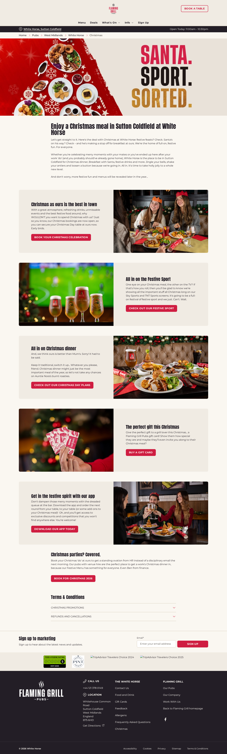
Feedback (121, 708)
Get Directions (92, 725)
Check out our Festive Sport (151, 308)
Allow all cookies (201, 8)
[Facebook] (165, 719)
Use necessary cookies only (201, 18)
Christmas (121, 728)
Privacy (162, 748)
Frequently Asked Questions (132, 722)
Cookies (147, 748)
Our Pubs (169, 688)
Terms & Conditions (197, 748)
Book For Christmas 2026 (73, 578)
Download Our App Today (54, 529)
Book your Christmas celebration (61, 237)
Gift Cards (121, 701)
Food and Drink (124, 694)
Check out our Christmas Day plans (62, 385)
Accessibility (130, 748)
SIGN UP (192, 643)
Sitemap (176, 748)
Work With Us (171, 701)
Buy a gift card (141, 452)
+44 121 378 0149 (93, 688)
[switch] (88, 32)
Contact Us (122, 688)
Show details (161, 32)
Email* (140, 637)
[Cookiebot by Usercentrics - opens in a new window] (20, 32)
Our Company (171, 694)
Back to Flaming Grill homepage (183, 708)
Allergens (121, 715)
